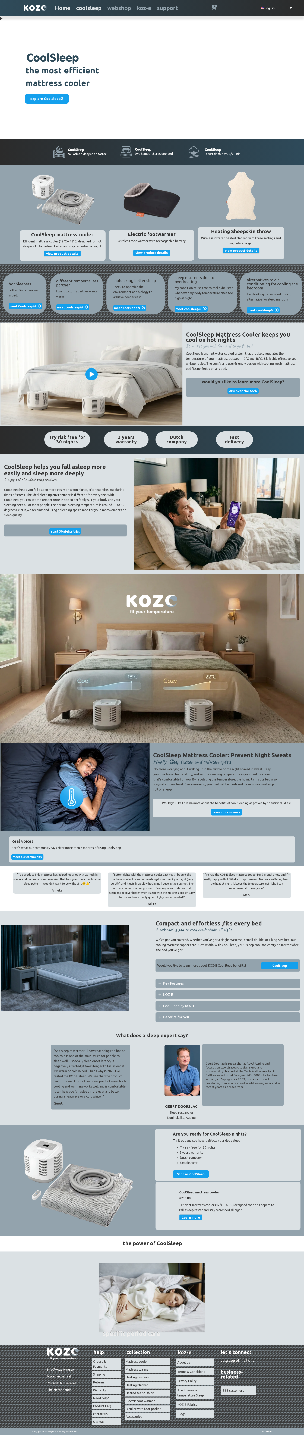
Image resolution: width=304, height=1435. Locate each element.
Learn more (191, 1217)
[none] (159, 983)
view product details (62, 253)
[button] (91, 374)
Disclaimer (266, 1431)
